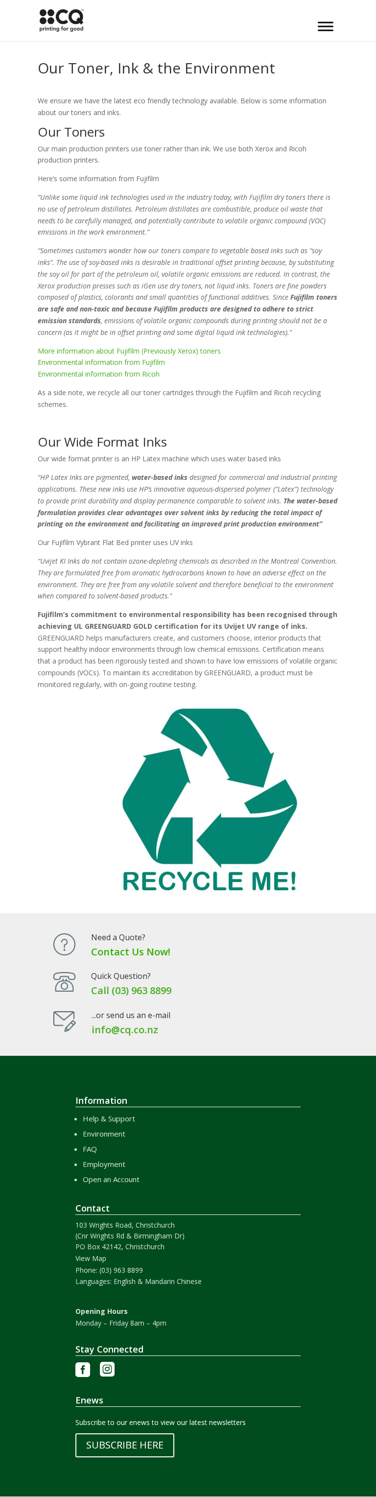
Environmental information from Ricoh (99, 374)
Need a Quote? (118, 937)
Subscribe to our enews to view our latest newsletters (160, 1422)
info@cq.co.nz (125, 1029)
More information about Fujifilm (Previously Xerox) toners (129, 351)
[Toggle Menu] (325, 26)
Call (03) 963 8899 (131, 990)
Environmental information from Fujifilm (101, 362)
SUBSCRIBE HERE (125, 1444)
